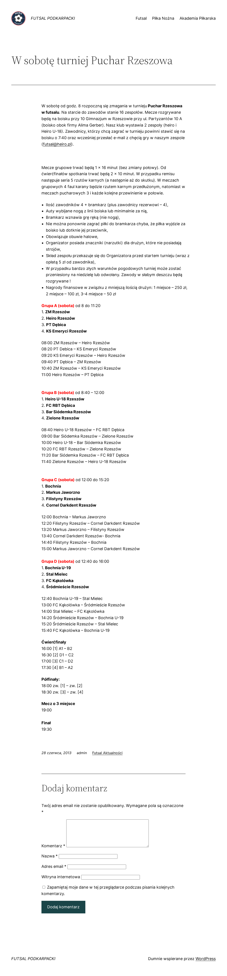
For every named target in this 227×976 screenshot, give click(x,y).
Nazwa (49, 856)
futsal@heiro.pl (57, 144)
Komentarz (53, 845)
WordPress (206, 958)
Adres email (53, 866)
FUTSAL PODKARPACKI (53, 18)
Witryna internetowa (60, 876)
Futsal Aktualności (107, 753)
